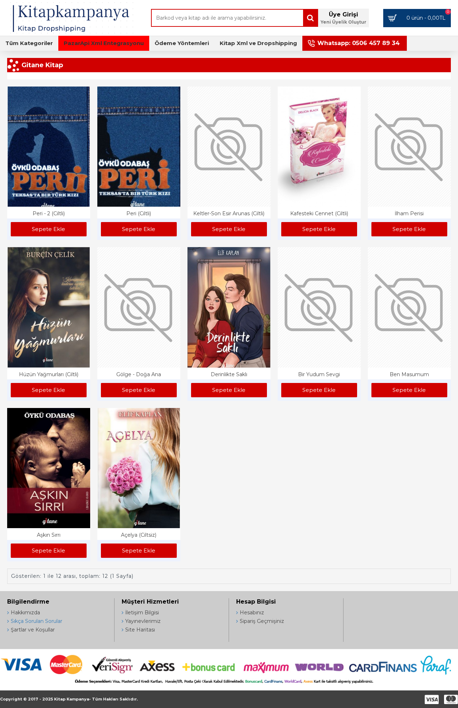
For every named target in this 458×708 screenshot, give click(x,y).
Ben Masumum (409, 374)
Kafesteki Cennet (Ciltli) (319, 213)
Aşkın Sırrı (48, 535)
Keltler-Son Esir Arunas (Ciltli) (228, 213)
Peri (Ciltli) (138, 213)
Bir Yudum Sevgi (319, 374)
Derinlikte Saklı (229, 374)
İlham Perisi (409, 213)
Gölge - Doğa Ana (138, 374)
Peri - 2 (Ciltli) (49, 213)
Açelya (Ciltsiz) (138, 535)
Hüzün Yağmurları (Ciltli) (48, 374)
